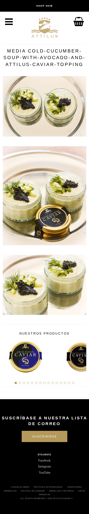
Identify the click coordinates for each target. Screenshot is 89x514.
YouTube (44, 472)
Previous (8, 355)
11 (57, 383)
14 (69, 383)
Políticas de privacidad (48, 487)
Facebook (44, 460)
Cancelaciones (20, 487)
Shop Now (44, 6)
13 (65, 383)
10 (53, 383)
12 (61, 383)
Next (81, 355)
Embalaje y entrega (61, 491)
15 (73, 383)
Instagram (44, 466)
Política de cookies (33, 491)
